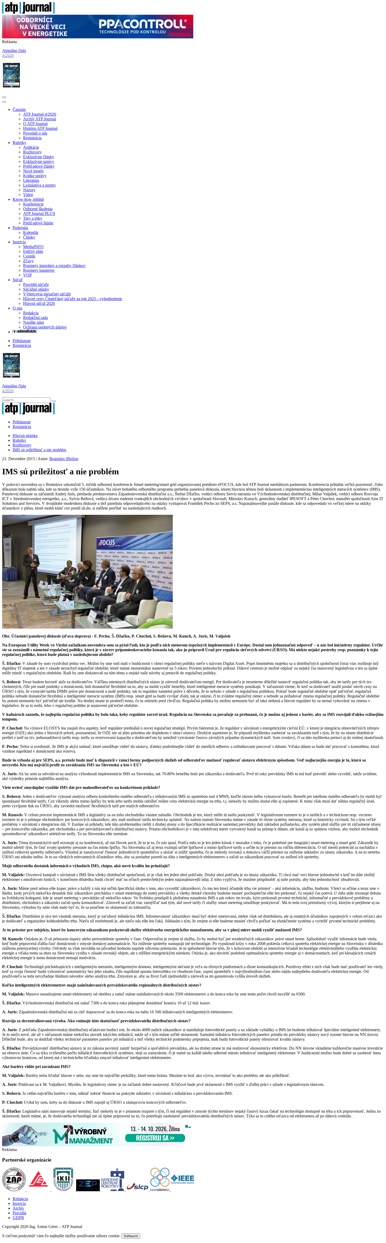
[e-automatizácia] (25, 332)
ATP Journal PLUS (39, 213)
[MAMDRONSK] (160, 1190)
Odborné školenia (38, 209)
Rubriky (19, 142)
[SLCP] (138, 1190)
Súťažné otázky (36, 289)
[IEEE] (182, 1190)
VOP (27, 275)
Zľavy (28, 261)
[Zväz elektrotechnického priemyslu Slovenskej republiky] (88, 1190)
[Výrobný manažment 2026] (97, 1145)
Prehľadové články (39, 166)
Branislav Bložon (63, 458)
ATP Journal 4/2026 (39, 114)
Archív (18, 1208)
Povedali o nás (35, 133)
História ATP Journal (40, 128)
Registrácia (32, 138)
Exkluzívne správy (38, 161)
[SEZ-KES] (39, 1190)
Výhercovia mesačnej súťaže (47, 294)
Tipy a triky (32, 218)
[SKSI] (63, 1190)
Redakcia (31, 313)
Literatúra (31, 180)
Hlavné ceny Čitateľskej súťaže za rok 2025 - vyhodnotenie (72, 298)
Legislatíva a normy (39, 185)
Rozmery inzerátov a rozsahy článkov (54, 265)
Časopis (19, 109)
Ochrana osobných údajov (45, 327)
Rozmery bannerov (39, 270)
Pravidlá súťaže (36, 284)
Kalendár (30, 232)
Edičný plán (33, 251)
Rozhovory (32, 152)
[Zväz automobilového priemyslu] (14, 1190)
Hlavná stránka (25, 435)
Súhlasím (131, 1236)
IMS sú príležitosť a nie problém (39, 450)
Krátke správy (34, 175)
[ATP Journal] (28, 12)
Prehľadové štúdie (38, 223)
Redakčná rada (35, 317)
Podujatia (20, 227)
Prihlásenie (22, 340)
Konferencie (33, 204)
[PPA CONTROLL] (97, 37)
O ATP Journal (35, 123)
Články (29, 237)
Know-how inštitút (28, 199)
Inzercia (19, 242)
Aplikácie (31, 147)
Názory (29, 190)
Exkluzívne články (38, 157)
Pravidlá (19, 1213)
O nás (17, 308)
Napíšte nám (33, 322)
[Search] (54, 401)
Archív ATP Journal (39, 119)
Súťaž (18, 280)
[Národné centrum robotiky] (113, 1190)
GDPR (18, 1217)
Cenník (29, 256)
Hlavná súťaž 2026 (39, 303)
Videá (28, 194)
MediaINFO (33, 246)
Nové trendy (33, 171)
